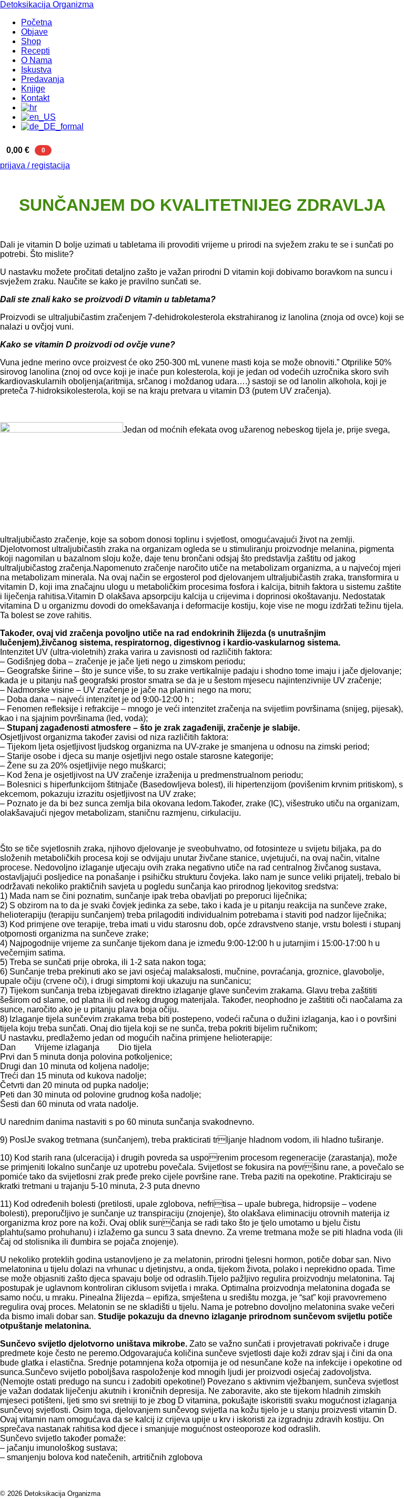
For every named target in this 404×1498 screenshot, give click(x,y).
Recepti (35, 50)
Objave (34, 31)
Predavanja (42, 79)
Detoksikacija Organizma (47, 4)
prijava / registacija (35, 165)
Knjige (33, 88)
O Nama (36, 60)
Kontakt (35, 98)
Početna (36, 22)
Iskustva (36, 69)
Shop (31, 41)
